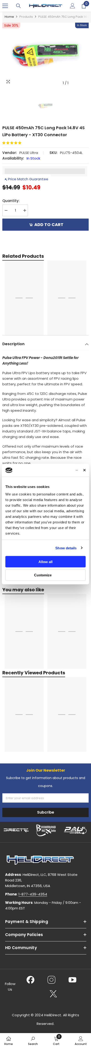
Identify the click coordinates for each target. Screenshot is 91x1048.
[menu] (5, 6)
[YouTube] (72, 980)
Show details (66, 548)
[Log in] (72, 5)
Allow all (45, 562)
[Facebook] (30, 980)
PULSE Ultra (28, 152)
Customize (43, 575)
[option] (45, 55)
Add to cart (48, 224)
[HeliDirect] (16, 830)
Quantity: (11, 200)
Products (26, 16)
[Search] (18, 6)
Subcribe (45, 812)
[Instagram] (51, 980)
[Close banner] (84, 470)
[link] (33, 1040)
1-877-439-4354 (32, 894)
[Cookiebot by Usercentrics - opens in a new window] (58, 470)
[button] (13, 143)
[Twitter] (53, 994)
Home (9, 16)
